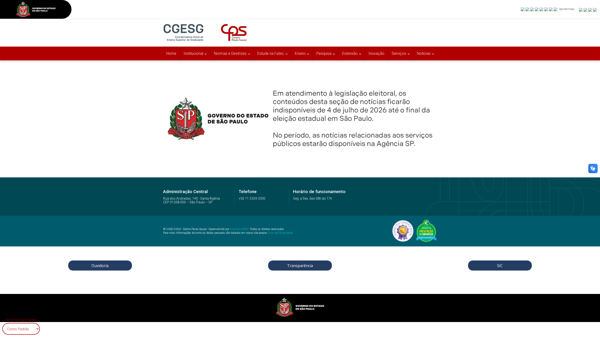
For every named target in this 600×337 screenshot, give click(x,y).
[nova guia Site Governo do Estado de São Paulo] (36, 10)
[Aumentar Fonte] (581, 9)
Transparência (300, 265)
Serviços (399, 53)
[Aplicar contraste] (590, 9)
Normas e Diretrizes (230, 53)
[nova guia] (595, 9)
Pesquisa (323, 53)
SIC (500, 265)
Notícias (424, 53)
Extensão (350, 53)
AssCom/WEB (239, 229)
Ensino (300, 53)
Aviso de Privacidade (279, 232)
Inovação (376, 53)
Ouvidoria (100, 265)
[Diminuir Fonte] (586, 9)
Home (171, 53)
